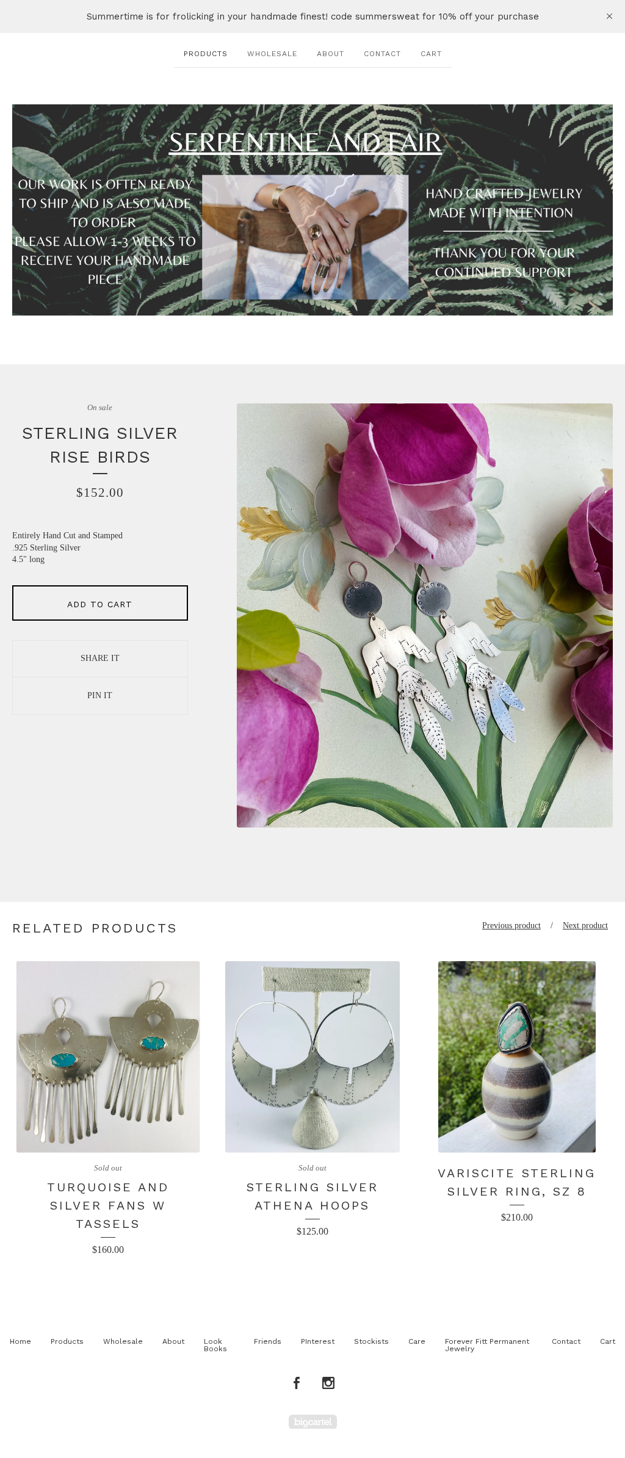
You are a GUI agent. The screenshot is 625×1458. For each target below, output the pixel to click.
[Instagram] (328, 1383)
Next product (585, 925)
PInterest (317, 1341)
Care (416, 1341)
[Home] (312, 210)
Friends (267, 1341)
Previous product (511, 925)
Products (206, 53)
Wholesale (272, 53)
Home (20, 1341)
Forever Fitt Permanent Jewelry (487, 1345)
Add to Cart (99, 604)
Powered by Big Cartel (313, 1422)
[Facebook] (296, 1383)
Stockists (371, 1341)
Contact (382, 53)
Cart (431, 53)
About (330, 53)
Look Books (215, 1345)
